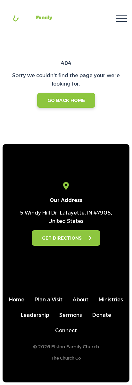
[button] (121, 18)
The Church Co (66, 358)
